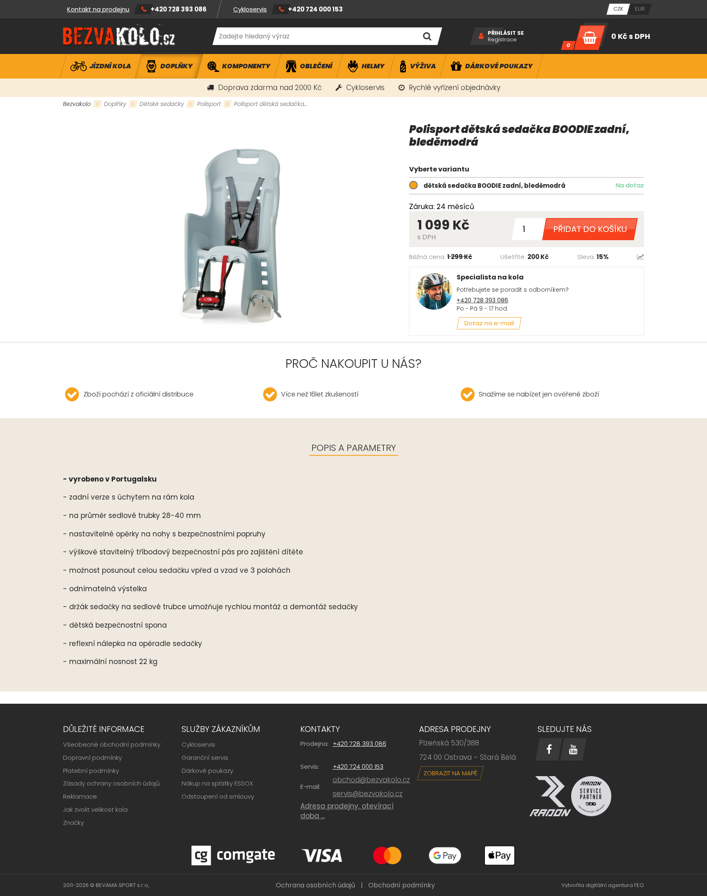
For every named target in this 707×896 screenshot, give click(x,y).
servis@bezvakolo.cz (368, 794)
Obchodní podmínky (401, 885)
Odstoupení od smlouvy (218, 796)
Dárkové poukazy (207, 770)
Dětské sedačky (162, 104)
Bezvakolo (77, 104)
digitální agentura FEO (614, 885)
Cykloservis (250, 9)
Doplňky (115, 104)
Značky (73, 822)
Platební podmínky (91, 770)
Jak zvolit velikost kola (95, 809)
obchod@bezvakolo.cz (371, 780)
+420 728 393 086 (179, 9)
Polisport (209, 104)
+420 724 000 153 (315, 9)
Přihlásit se (506, 33)
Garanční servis (205, 757)
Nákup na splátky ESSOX (217, 783)
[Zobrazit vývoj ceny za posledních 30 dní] (640, 256)
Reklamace (80, 796)
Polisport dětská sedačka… (270, 104)
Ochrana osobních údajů (315, 885)
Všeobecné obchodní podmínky (111, 744)
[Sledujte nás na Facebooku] (549, 749)
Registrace (502, 39)
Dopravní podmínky (92, 757)
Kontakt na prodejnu (98, 9)
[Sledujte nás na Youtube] (573, 749)
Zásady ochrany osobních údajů (111, 783)
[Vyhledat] (427, 36)
